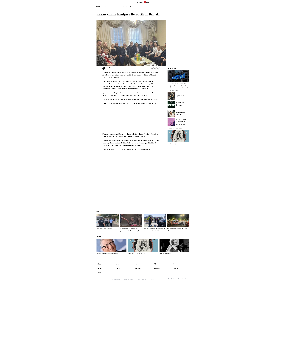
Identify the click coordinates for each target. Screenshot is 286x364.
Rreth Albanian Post (115, 279)
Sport (136, 264)
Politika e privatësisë (128, 279)
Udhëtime (100, 273)
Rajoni (139, 6)
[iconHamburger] (4, 2)
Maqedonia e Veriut (128, 6)
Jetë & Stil (138, 268)
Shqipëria (107, 6)
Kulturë (118, 268)
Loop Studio (180, 278)
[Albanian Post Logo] (143, 2)
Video (155, 264)
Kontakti (152, 279)
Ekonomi (176, 268)
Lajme (98, 6)
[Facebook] (152, 68)
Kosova (116, 6)
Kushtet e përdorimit (142, 279)
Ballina (99, 264)
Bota (147, 6)
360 (174, 264)
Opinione (99, 268)
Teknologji (157, 268)
